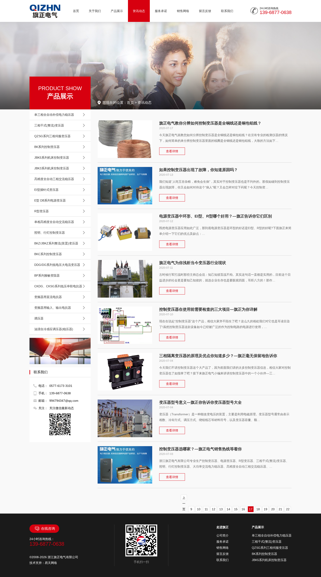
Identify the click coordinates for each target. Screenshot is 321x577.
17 (250, 509)
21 (280, 509)
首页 (76, 11)
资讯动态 (139, 11)
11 (206, 509)
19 (265, 509)
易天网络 (51, 563)
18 (258, 509)
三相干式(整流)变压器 (49, 125)
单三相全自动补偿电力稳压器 (54, 114)
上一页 (183, 498)
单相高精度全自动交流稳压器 (54, 222)
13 (221, 509)
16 (243, 509)
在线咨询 (48, 528)
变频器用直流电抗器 (48, 297)
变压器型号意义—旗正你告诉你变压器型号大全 (200, 402)
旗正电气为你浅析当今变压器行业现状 (192, 263)
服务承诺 (161, 11)
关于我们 (95, 11)
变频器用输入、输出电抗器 (52, 307)
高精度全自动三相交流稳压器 (54, 179)
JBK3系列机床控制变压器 (51, 168)
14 (228, 509)
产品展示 (117, 11)
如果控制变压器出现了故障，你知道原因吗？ (198, 170)
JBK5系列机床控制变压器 (51, 157)
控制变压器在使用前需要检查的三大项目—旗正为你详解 (208, 309)
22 (288, 509)
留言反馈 (205, 11)
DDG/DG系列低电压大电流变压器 (57, 265)
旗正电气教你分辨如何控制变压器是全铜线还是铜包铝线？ (210, 123)
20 (273, 509)
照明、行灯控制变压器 (49, 232)
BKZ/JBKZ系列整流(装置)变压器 (56, 243)
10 (198, 509)
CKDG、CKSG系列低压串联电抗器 (58, 286)
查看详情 (172, 151)
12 (213, 509)
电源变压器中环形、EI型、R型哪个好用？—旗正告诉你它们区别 (215, 216)
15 (236, 509)
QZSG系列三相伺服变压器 (52, 136)
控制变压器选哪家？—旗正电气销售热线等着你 (200, 449)
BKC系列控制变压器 (48, 254)
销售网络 (183, 11)
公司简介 (222, 535)
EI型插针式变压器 (46, 189)
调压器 (38, 318)
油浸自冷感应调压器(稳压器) (53, 329)
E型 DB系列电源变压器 (50, 200)
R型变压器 (41, 211)
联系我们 (227, 11)
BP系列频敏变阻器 (47, 275)
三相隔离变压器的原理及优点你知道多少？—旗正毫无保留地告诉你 (218, 356)
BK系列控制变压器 (47, 147)
